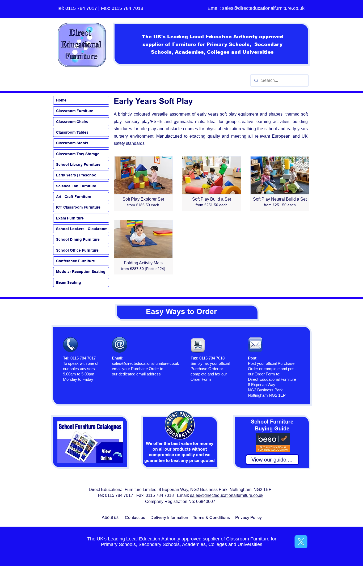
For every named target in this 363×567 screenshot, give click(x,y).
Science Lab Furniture (76, 186)
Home (61, 100)
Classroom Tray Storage (77, 154)
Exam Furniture (70, 218)
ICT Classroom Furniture (78, 207)
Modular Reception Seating (80, 271)
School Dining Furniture (78, 239)
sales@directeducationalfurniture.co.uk (263, 8)
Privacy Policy (248, 517)
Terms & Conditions (211, 517)
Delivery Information (169, 517)
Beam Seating (68, 282)
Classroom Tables (72, 132)
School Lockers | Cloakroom (81, 229)
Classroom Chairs (72, 122)
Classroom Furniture (74, 111)
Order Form (265, 374)
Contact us (135, 517)
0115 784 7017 (81, 8)
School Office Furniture (77, 250)
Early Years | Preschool (77, 175)
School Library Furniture (78, 164)
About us (110, 517)
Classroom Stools (72, 143)
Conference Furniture (75, 261)
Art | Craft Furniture (73, 196)
